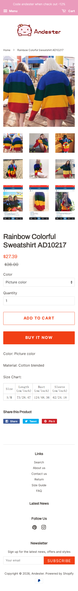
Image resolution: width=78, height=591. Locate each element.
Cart (71, 11)
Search (39, 462)
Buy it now (39, 337)
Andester (37, 573)
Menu (13, 11)
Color (7, 274)
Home (6, 50)
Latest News (39, 503)
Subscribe (59, 561)
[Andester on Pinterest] (34, 528)
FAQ (39, 490)
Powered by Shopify (60, 573)
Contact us (39, 473)
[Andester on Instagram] (43, 528)
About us (39, 468)
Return (39, 479)
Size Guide (39, 485)
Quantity (10, 293)
